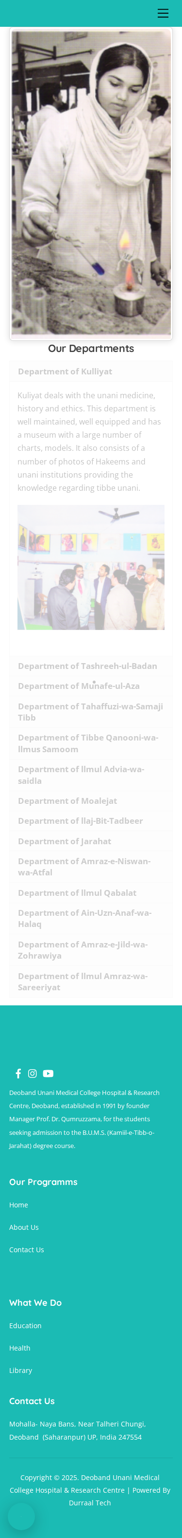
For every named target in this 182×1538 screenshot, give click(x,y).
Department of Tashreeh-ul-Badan (87, 665)
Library (20, 1370)
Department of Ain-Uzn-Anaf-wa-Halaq (84, 918)
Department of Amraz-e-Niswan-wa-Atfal (84, 866)
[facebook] (14, 1068)
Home (18, 1204)
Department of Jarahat (64, 841)
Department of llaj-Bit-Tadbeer (80, 820)
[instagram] (29, 1068)
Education (25, 1325)
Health (20, 1348)
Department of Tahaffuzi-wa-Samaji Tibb (90, 712)
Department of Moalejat (67, 800)
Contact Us (26, 1249)
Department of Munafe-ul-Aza (79, 685)
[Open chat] (21, 1516)
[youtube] (43, 1068)
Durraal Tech (90, 1502)
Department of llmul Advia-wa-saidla (81, 774)
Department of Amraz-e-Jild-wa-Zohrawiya (83, 950)
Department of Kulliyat (65, 371)
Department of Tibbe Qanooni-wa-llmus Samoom (88, 743)
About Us (24, 1227)
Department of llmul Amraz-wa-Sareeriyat (83, 981)
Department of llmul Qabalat (77, 892)
